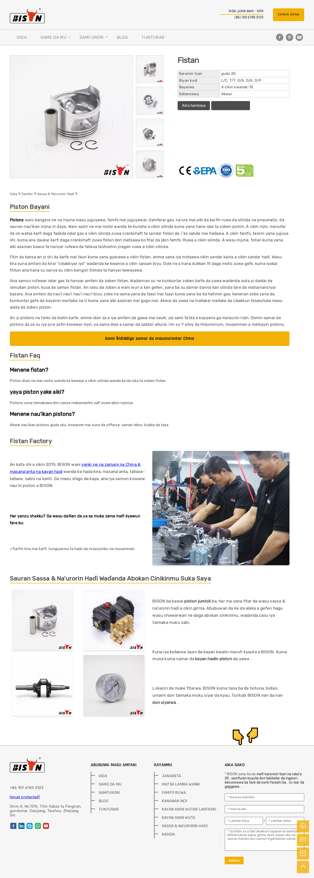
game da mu (53, 37)
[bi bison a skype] (29, 826)
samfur (27, 194)
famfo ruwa (174, 792)
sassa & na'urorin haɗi (55, 194)
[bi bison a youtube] (299, 37)
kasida (168, 834)
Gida (22, 37)
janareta (171, 776)
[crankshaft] (42, 686)
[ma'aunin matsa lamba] (113, 686)
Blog (122, 37)
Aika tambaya (194, 105)
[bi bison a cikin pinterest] (289, 37)
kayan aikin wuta (178, 817)
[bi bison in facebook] (279, 37)
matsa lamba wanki (181, 784)
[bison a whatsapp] (38, 826)
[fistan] (42, 621)
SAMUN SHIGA (289, 14)
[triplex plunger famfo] (113, 621)
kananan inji (174, 801)
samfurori (91, 37)
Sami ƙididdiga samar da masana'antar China (149, 338)
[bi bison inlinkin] (21, 826)
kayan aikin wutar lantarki (189, 809)
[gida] (27, 16)
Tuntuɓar (153, 37)
